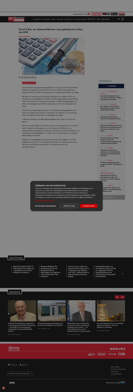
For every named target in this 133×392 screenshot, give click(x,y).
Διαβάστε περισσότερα (85, 197)
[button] (66, 200)
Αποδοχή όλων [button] (88, 206)
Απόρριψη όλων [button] (69, 206)
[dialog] (66, 196)
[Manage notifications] (3, 388)
